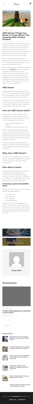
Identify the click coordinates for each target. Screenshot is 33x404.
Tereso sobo (4, 315)
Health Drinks (19, 240)
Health (11, 231)
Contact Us (12, 399)
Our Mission (21, 399)
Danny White (5, 42)
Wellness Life (7, 30)
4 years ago (11, 42)
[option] (16, 301)
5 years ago (10, 315)
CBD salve (13, 69)
